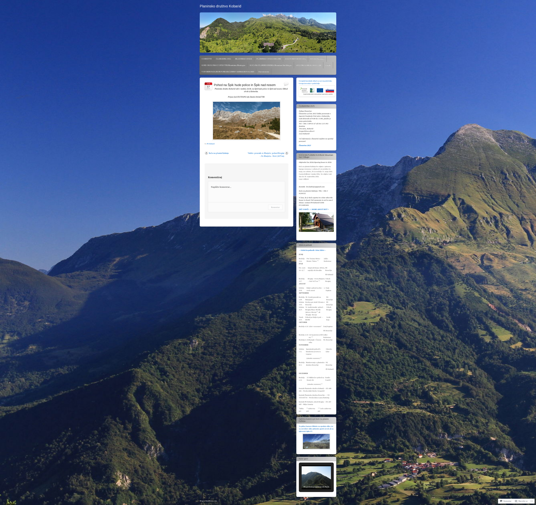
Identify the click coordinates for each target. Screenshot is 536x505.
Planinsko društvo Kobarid (220, 6)
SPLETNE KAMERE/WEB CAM (308, 65)
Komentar (275, 207)
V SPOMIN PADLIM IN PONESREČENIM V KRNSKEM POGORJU (228, 71)
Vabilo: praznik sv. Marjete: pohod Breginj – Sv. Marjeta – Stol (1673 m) (266, 154)
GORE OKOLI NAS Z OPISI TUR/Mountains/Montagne (223, 65)
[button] (309, 481)
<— (325, 250)
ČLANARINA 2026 (223, 59)
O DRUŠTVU (207, 59)
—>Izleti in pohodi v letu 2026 (311, 250)
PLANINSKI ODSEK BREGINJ (268, 59)
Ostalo (328, 65)
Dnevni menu (263, 71)
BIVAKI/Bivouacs (317, 59)
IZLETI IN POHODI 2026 (295, 59)
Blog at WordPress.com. (208, 501)
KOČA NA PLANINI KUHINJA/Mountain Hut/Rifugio (271, 65)
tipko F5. (309, 431)
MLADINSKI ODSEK (243, 59)
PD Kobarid (211, 144)
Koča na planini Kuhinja (219, 153)
